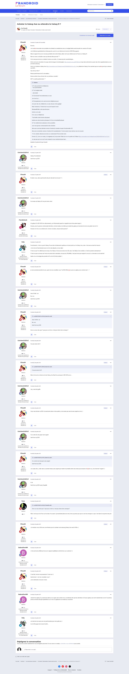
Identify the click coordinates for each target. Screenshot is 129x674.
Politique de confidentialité (60, 670)
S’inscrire (109, 4)
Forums (18, 14)
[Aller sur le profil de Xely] (23, 247)
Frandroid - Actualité (22, 11)
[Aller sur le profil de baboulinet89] (23, 552)
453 (24, 255)
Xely (23, 242)
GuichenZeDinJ (23, 152)
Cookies (79, 670)
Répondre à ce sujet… (30, 649)
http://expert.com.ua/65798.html (72, 62)
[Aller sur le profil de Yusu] (23, 506)
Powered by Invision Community (64, 671)
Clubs (41, 14)
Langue (50, 670)
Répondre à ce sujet (105, 35)
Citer (35, 146)
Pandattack (23, 220)
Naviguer (55, 11)
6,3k (24, 165)
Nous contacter (72, 670)
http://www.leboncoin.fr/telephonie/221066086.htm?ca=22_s (61, 66)
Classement (69, 11)
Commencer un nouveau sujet (87, 35)
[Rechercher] (111, 11)
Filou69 (25, 28)
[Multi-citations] (32, 147)
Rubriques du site (33, 11)
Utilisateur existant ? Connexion (95, 4)
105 (24, 55)
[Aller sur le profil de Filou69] (18, 29)
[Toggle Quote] (32, 82)
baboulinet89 (23, 547)
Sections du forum (45, 11)
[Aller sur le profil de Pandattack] (23, 225)
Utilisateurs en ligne (32, 14)
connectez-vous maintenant (67, 643)
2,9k (24, 560)
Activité (62, 11)
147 (24, 514)
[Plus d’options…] (110, 42)
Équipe (23, 14)
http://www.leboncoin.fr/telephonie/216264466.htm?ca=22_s (94, 136)
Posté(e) (36, 42)
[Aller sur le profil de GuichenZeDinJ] (23, 157)
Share (98, 29)
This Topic (105, 10)
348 (24, 233)
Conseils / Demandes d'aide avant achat (40, 30)
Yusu (23, 501)
